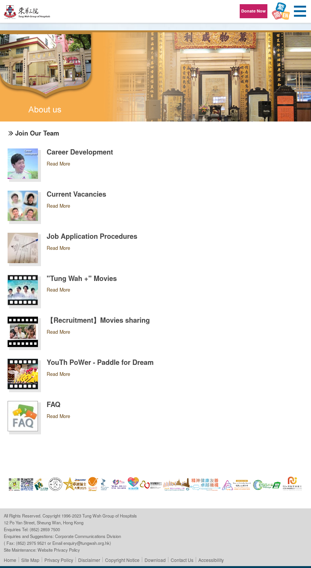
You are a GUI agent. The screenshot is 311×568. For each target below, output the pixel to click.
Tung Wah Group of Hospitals (27, 13)
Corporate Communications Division (88, 536)
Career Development (80, 152)
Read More (58, 163)
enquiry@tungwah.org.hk (86, 543)
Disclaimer (89, 560)
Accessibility (211, 560)
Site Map (30, 560)
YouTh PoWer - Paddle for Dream (100, 362)
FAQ (53, 404)
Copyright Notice (122, 560)
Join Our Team (37, 132)
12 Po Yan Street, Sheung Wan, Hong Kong (43, 522)
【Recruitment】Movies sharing (98, 320)
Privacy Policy (58, 560)
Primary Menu (299, 11)
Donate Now (253, 11)
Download (155, 560)
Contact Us (182, 560)
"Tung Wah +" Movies (82, 278)
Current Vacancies (76, 194)
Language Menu (280, 11)
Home (10, 560)
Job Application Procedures (92, 236)
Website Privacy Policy (59, 550)
